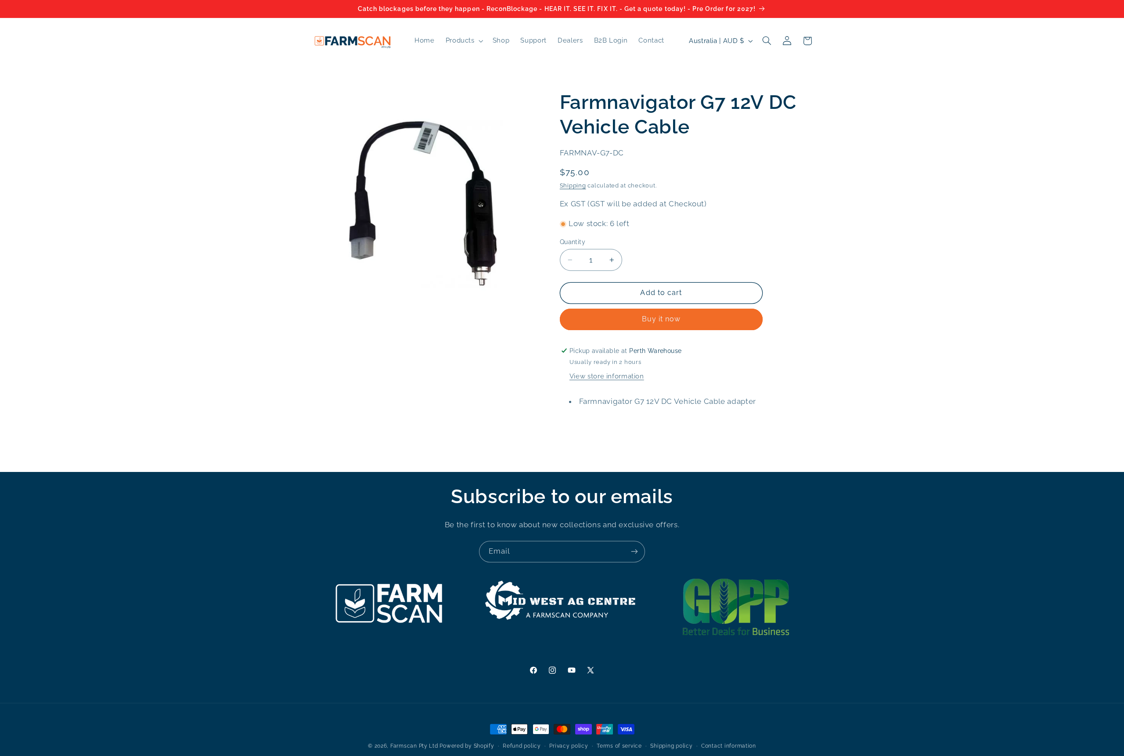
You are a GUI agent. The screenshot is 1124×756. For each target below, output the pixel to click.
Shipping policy (671, 746)
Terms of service (619, 746)
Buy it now (661, 319)
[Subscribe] (634, 551)
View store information (606, 376)
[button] (463, 40)
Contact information (728, 746)
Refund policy (522, 746)
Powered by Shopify (467, 746)
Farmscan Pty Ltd (414, 746)
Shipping (573, 185)
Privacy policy (568, 746)
